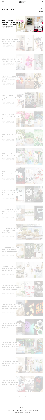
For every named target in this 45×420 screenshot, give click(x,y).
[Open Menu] (3, 2)
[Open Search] (42, 2)
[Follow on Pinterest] (25, 407)
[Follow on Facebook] (20, 407)
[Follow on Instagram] (22, 407)
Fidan (4, 26)
